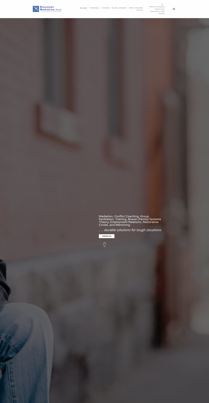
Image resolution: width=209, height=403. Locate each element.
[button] (173, 8)
